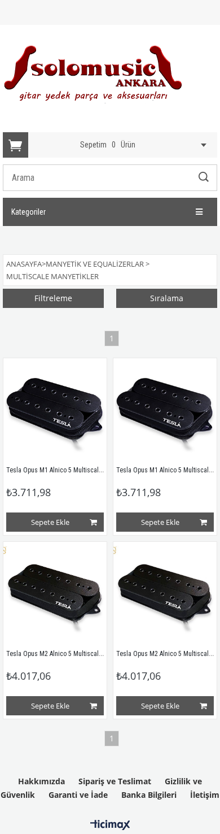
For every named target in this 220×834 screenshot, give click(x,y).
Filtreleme (53, 298)
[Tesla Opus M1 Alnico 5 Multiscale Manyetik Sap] (55, 410)
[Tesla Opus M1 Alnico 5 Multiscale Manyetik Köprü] (165, 410)
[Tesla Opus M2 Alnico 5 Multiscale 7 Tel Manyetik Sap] (55, 593)
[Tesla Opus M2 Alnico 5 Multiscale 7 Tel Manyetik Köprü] (165, 593)
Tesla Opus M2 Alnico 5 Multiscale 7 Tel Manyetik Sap (81, 654)
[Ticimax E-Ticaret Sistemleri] (110, 825)
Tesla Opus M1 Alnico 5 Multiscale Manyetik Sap (73, 470)
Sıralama (166, 298)
